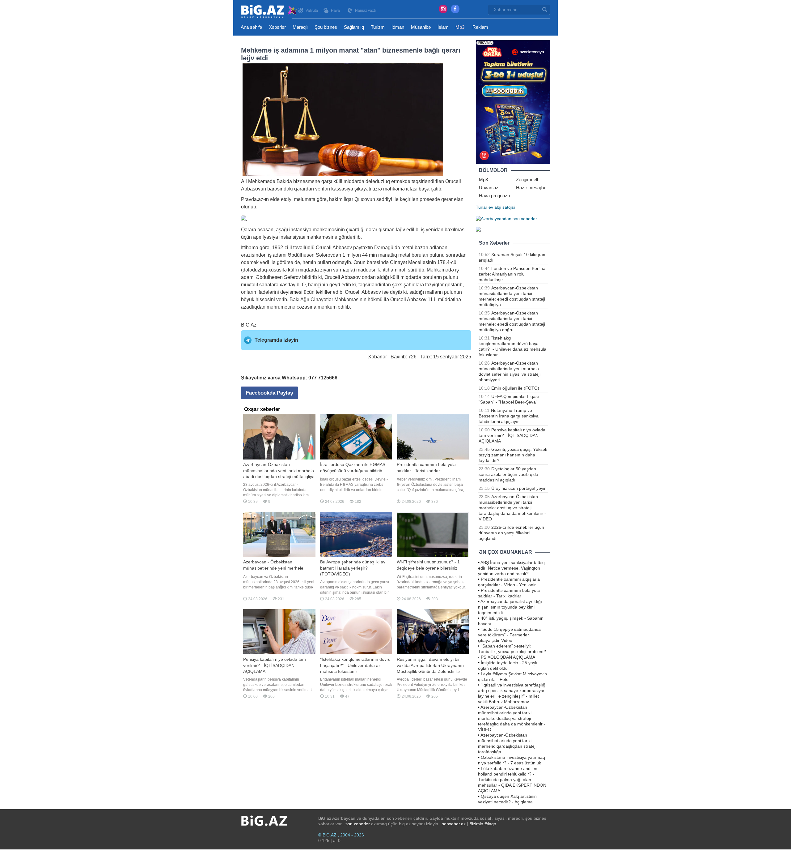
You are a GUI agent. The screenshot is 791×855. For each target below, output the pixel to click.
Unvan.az (488, 187)
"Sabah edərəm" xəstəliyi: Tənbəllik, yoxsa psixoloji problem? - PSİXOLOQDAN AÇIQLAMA (512, 651)
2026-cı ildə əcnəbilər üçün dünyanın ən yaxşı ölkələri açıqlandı (511, 533)
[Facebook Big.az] (455, 9)
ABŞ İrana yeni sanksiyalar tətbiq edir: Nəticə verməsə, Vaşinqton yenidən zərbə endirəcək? (511, 568)
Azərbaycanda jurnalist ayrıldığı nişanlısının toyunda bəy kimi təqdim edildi (510, 607)
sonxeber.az (454, 823)
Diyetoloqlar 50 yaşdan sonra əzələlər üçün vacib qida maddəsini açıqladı (508, 474)
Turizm (378, 27)
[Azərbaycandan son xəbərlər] (506, 218)
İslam (443, 27)
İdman (397, 27)
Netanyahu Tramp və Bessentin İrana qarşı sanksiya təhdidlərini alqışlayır (509, 416)
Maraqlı (300, 27)
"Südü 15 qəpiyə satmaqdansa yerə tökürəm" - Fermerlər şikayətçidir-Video (509, 635)
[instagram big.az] (443, 9)
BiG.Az (248, 324)
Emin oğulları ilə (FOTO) (515, 388)
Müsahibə (421, 27)
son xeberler (357, 823)
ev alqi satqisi (502, 207)
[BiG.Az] (269, 12)
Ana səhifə (251, 27)
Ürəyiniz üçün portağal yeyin (519, 488)
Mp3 (459, 27)
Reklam (480, 27)
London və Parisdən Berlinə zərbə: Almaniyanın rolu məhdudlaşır (512, 274)
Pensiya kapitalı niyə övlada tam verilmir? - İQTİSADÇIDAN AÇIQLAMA (512, 435)
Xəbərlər (277, 27)
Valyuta (312, 10)
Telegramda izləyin (276, 340)
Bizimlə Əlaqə (482, 823)
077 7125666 (322, 377)
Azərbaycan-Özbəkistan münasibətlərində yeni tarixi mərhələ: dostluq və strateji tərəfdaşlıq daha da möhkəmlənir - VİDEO (512, 507)
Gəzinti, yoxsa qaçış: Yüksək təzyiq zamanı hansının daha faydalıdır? (513, 455)
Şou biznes (326, 27)
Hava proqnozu (494, 195)
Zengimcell (527, 179)
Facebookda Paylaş (269, 393)
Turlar (481, 207)
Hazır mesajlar (531, 187)
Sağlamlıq (354, 27)
